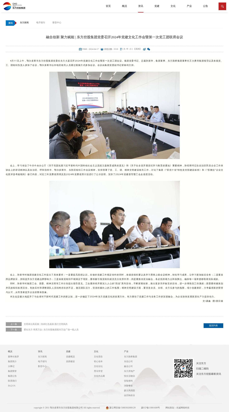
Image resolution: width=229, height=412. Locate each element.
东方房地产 (129, 371)
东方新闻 (42, 356)
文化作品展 (99, 376)
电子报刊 (42, 361)
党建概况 (70, 356)
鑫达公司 (128, 366)
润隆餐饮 (128, 386)
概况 (124, 6)
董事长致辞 (13, 356)
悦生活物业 (129, 376)
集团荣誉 (12, 371)
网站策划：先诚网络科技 (177, 408)
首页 (108, 6)
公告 (205, 6)
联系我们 (12, 381)
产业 (189, 6)
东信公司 (128, 361)
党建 (156, 6)
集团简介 (12, 361)
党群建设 (70, 361)
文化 (173, 6)
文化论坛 (98, 366)
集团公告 (12, 376)
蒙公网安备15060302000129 (122, 408)
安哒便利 (128, 381)
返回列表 (213, 325)
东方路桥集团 (130, 356)
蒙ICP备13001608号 (150, 408)
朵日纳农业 (129, 395)
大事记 (11, 366)
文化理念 (98, 356)
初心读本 (98, 361)
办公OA (11, 386)
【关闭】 (137, 49)
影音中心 (42, 366)
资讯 (140, 6)
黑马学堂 (98, 371)
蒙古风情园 (129, 390)
